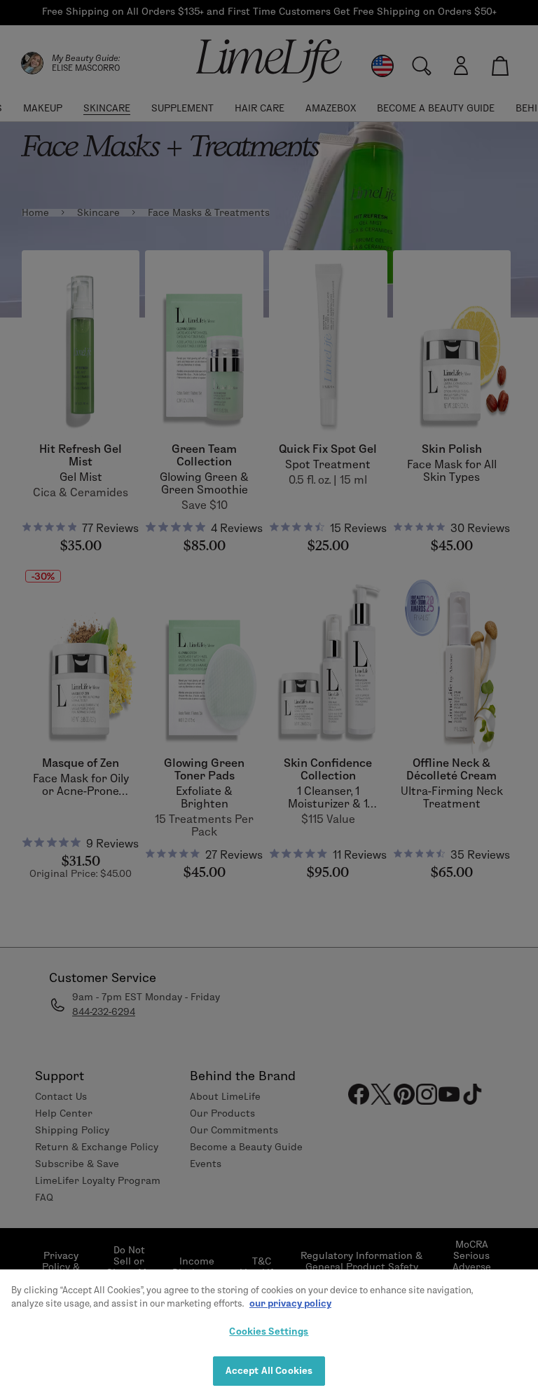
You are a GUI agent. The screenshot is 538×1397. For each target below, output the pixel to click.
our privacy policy (290, 1303)
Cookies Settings (268, 1331)
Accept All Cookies (269, 1370)
